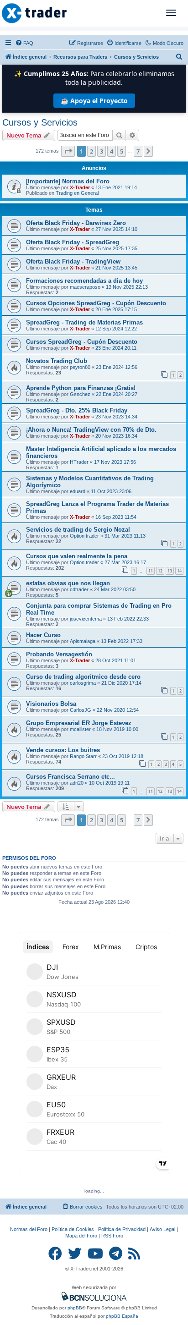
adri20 (77, 783)
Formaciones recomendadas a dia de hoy (84, 280)
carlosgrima (83, 683)
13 (169, 571)
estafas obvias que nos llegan (68, 583)
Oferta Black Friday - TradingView (73, 261)
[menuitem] (24, 43)
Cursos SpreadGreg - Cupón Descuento (81, 341)
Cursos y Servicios (40, 122)
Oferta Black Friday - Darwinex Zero (76, 223)
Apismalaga (82, 641)
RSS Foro (112, 1235)
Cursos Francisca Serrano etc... (70, 776)
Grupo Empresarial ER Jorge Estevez (78, 723)
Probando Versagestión (59, 654)
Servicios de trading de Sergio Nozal (78, 529)
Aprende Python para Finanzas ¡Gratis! (81, 388)
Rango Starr (83, 756)
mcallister (80, 729)
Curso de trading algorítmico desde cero (83, 676)
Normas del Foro (28, 1229)
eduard (77, 491)
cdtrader (79, 589)
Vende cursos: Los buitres (63, 750)
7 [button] (138, 151)
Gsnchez (80, 394)
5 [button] (121, 151)
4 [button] (111, 151)
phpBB (75, 1307)
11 (150, 571)
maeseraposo (85, 287)
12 (160, 571)
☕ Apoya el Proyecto (94, 100)
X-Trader (80, 187)
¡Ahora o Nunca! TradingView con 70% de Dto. (91, 429)
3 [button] (101, 151)
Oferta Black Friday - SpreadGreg (72, 242)
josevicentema (86, 618)
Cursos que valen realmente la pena (76, 556)
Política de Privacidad (122, 1229)
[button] (68, 151)
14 (179, 571)
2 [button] (91, 151)
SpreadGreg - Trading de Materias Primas (84, 322)
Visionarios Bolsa (51, 703)
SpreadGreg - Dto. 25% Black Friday (76, 410)
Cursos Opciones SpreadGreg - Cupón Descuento (96, 303)
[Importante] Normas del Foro (68, 181)
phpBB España (122, 1316)
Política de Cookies (73, 1229)
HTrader (79, 462)
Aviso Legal (162, 1229)
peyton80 (80, 367)
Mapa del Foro (81, 1235)
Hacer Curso (43, 635)
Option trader (84, 536)
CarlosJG (80, 710)
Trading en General (77, 193)
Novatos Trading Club (56, 360)
